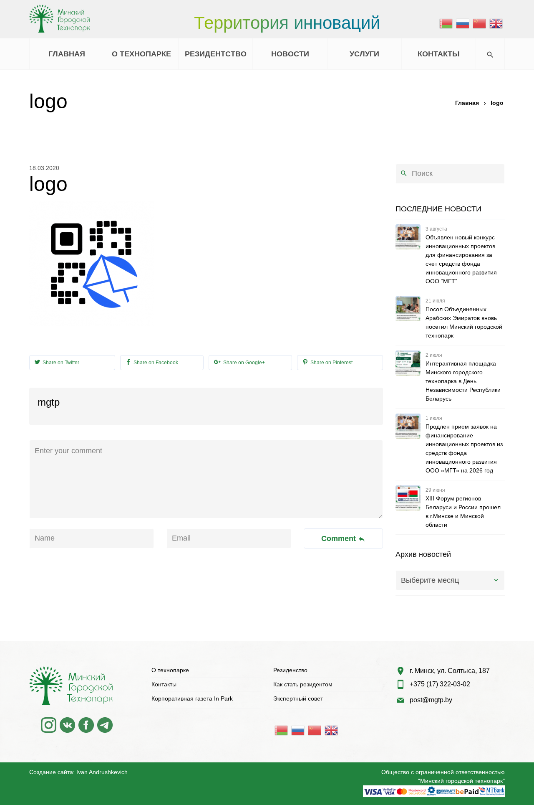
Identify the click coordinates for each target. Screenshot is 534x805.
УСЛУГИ (364, 54)
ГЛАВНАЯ (66, 54)
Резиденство (290, 670)
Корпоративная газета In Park (192, 698)
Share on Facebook (155, 363)
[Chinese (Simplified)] (480, 23)
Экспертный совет (298, 698)
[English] (496, 23)
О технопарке (170, 670)
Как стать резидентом (302, 684)
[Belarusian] (446, 23)
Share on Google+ (243, 363)
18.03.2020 (44, 168)
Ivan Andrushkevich (102, 772)
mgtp (49, 402)
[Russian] (463, 23)
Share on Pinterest (331, 363)
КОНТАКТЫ (439, 54)
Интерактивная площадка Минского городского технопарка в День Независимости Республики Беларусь (463, 381)
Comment (339, 538)
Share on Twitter (60, 363)
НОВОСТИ (290, 54)
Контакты (163, 684)
